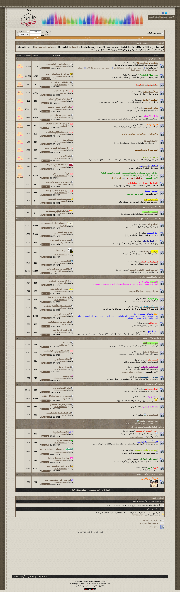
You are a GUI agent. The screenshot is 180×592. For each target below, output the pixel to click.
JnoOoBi (63, 226)
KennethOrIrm (137, 515)
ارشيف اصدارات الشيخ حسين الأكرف (128, 68)
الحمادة (64, 201)
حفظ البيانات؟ (21, 32)
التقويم (36, 37)
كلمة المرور (46, 34)
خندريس (63, 93)
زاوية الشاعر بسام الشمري (132, 372)
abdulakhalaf (61, 76)
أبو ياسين (63, 126)
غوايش (64, 324)
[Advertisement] (90, 554)
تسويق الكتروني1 (60, 271)
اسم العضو (46, 32)
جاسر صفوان (62, 242)
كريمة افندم (62, 308)
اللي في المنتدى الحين (157, 501)
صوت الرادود (33, 576)
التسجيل (140, 37)
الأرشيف (22, 576)
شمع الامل (63, 345)
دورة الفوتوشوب (136, 437)
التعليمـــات (87, 37)
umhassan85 (61, 184)
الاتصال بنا (43, 576)
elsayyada (62, 283)
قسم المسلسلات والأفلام (148, 421)
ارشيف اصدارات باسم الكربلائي (99, 68)
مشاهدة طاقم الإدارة (78, 490)
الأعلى (15, 576)
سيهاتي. (64, 398)
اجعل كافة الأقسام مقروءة (99, 490)
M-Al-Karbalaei (60, 66)
